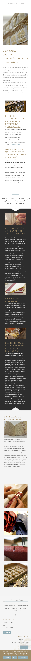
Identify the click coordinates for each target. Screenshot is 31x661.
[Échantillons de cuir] (15, 522)
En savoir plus (22, 657)
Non (14, 657)
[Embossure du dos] (15, 549)
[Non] (29, 655)
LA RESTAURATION (16, 144)
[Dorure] (15, 496)
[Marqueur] (15, 575)
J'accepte (7, 657)
